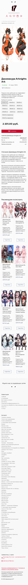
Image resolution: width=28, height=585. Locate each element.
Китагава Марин (6, 468)
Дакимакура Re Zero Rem (20, 266)
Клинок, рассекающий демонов (10, 444)
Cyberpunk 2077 (5, 473)
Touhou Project (5, 536)
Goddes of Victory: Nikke (8, 461)
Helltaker (3, 490)
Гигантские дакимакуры (8, 419)
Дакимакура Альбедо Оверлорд (6, 353)
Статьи (3, 408)
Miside (3, 525)
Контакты (4, 401)
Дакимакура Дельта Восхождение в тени (20, 354)
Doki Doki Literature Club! (8, 466)
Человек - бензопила (7, 442)
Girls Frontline (5, 475)
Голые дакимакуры (6, 420)
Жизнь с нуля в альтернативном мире (12, 481)
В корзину (12, 131)
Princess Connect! (6, 495)
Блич (2, 451)
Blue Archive (4, 500)
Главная (3, 396)
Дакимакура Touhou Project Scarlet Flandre (20, 311)
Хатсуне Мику (5, 480)
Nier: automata (5, 458)
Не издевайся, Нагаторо (8, 463)
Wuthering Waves (6, 446)
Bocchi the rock (5, 522)
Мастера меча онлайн (7, 439)
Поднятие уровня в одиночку (9, 534)
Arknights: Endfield (6, 453)
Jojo (2, 520)
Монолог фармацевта (7, 529)
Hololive (3, 532)
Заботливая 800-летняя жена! (9, 519)
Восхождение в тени (7, 434)
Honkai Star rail (5, 437)
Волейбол (4, 542)
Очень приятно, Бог (6, 544)
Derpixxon (4, 459)
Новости (3, 406)
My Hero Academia (6, 493)
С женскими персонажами (8, 21)
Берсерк (3, 492)
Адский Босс (5, 497)
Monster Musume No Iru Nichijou (10, 488)
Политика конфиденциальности (10, 403)
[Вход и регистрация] (7, 16)
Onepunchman (5, 527)
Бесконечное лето (6, 485)
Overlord (3, 539)
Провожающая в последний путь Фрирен (13, 447)
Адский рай (4, 498)
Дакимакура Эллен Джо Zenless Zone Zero (6, 267)
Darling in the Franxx (7, 449)
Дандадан (4, 524)
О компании (4, 398)
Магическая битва (6, 537)
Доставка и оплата (6, 400)
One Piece (4, 515)
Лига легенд (4, 436)
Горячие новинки (6, 417)
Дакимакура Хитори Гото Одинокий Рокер (7, 222)
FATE (2, 456)
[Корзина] (18, 16)
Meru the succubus (6, 429)
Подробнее (7, 284)
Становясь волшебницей (8, 512)
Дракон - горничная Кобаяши (9, 505)
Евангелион (4, 517)
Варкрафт (4, 510)
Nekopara (4, 478)
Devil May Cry (5, 514)
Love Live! (4, 541)
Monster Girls (4, 425)
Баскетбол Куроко (6, 546)
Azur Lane (4, 441)
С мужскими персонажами (8, 422)
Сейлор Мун (4, 502)
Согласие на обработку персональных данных (14, 405)
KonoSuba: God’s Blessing (8, 476)
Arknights (4, 454)
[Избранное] (14, 16)
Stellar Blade (4, 464)
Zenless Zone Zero (6, 432)
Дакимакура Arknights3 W (20, 222)
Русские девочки (6, 427)
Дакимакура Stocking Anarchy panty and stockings (7, 310)
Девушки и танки (6, 471)
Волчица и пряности (7, 483)
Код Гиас (4, 503)
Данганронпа (5, 531)
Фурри (3, 424)
